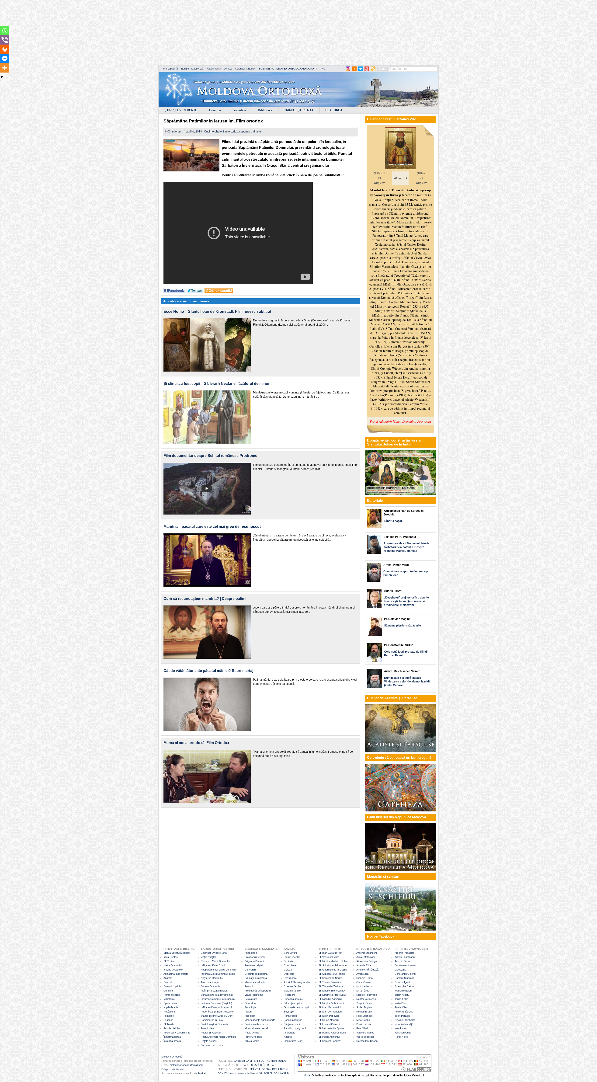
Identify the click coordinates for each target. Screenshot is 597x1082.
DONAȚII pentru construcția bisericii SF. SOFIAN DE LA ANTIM (253, 1073)
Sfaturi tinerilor (292, 957)
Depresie (289, 973)
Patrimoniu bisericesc (257, 1024)
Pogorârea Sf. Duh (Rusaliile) (217, 1011)
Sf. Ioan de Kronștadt (330, 1011)
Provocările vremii (255, 957)
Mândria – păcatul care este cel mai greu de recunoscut (212, 527)
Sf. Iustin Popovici (329, 1015)
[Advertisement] (142, 32)
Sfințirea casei (292, 1024)
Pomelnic (168, 1015)
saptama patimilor (250, 131)
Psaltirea (168, 1020)
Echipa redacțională (192, 68)
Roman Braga (364, 1011)
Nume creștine (171, 994)
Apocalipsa (251, 952)
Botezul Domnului (210, 986)
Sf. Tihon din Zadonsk (331, 986)
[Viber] (4, 40)
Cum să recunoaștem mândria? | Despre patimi (204, 599)
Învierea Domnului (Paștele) (216, 1003)
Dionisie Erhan (364, 978)
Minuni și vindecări (255, 982)
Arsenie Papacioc (404, 952)
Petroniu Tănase (404, 1011)
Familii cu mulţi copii (295, 1028)
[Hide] (2, 77)
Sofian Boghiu (364, 1007)
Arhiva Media (252, 1041)
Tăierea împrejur (210, 982)
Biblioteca (265, 110)
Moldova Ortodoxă (171, 1056)
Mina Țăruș (362, 990)
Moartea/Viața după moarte (260, 1020)
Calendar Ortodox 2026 (214, 952)
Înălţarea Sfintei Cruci (213, 965)
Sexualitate (251, 999)
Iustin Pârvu (401, 1003)
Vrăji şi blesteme (254, 994)
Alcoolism (250, 1015)
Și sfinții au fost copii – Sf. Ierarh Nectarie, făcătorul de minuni (217, 384)
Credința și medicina (256, 973)
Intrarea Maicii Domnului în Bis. (218, 973)
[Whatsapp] (4, 30)
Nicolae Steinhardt (405, 1020)
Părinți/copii (290, 1015)
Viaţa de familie (292, 990)
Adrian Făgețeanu (405, 957)
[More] (4, 68)
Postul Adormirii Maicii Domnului (218, 1036)
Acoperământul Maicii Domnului (218, 969)
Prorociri (249, 986)
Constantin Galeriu (405, 973)
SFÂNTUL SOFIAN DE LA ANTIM (269, 1069)
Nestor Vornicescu (366, 999)
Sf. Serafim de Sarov (330, 978)
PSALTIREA (333, 110)
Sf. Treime (169, 961)
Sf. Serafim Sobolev (330, 1041)
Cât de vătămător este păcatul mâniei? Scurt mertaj (208, 671)
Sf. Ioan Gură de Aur (330, 952)
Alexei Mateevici (365, 957)
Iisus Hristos (170, 957)
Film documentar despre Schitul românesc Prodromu (210, 456)
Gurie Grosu (363, 982)
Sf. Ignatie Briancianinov (332, 990)
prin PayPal (199, 1073)
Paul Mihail (362, 1028)
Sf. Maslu (168, 1024)
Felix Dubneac (364, 1015)
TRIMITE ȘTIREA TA (298, 110)
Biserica (215, 110)
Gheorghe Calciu (404, 986)
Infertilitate (289, 1032)
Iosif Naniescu (364, 986)
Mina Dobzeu (363, 1020)
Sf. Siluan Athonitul (329, 1020)
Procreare (289, 994)
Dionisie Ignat (402, 982)
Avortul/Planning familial (297, 982)
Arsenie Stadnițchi (366, 952)
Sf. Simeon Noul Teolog (332, 973)
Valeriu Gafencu (365, 1032)
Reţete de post (209, 1041)
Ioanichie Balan (403, 990)
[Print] (4, 49)
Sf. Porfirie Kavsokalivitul (332, 1032)
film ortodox (230, 131)
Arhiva (228, 68)
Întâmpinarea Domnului (214, 990)
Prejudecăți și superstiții (258, 990)
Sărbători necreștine (212, 1045)
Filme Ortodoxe (253, 1036)
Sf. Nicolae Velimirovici (331, 1003)
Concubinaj (290, 965)
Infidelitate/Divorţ (293, 1041)
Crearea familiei (292, 986)
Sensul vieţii (290, 952)
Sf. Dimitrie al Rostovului (332, 994)
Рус (323, 68)
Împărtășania (170, 1007)
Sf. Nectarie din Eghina (331, 1028)
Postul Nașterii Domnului (214, 1024)
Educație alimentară (256, 978)
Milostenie (169, 999)
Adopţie (288, 1036)
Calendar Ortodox (245, 68)
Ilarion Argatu (402, 994)
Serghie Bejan (364, 1003)
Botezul (167, 982)
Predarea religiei (254, 965)
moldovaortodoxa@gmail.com (186, 1065)
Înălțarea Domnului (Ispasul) (217, 1007)
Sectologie (250, 1007)
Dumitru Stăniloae (404, 978)
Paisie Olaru (401, 1007)
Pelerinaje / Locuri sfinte (176, 1032)
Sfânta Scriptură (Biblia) (176, 952)
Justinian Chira (403, 1032)
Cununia (168, 990)
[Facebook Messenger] (4, 58)
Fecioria (288, 961)
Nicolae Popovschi (366, 994)
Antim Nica (362, 973)
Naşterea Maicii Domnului (215, 961)
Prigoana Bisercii (254, 961)
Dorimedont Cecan (367, 1041)
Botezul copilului (172, 986)
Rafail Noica (401, 1036)
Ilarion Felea (401, 999)
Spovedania (170, 1003)
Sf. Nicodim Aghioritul (330, 999)
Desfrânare (290, 978)
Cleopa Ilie (400, 969)
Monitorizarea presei (256, 1028)
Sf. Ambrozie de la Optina (333, 969)
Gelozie (288, 969)
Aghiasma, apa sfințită (175, 973)
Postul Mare (207, 1028)
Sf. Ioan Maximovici (329, 1007)
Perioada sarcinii (293, 999)
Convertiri (250, 969)
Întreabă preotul (172, 1041)
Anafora (167, 978)
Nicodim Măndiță (404, 1024)
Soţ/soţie (289, 1011)
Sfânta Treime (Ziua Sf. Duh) (217, 1015)
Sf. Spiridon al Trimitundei (333, 965)
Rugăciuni (169, 1011)
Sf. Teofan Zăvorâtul (330, 982)
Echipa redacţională (172, 1069)
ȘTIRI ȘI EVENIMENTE (180, 110)
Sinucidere (251, 1003)
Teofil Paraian (402, 1015)
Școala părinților (293, 1020)
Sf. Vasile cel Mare (329, 957)
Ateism (248, 1011)
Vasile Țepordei (365, 1036)
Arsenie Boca (402, 961)
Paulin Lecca (363, 1024)
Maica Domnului (172, 965)
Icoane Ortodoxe (173, 969)
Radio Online (252, 1032)
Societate (239, 110)
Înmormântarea (172, 1036)
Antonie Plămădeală (367, 969)
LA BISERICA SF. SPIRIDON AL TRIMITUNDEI (260, 1060)
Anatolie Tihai (363, 965)
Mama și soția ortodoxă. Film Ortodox (196, 743)
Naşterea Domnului (211, 978)
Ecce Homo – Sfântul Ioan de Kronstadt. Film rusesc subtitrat (217, 311)
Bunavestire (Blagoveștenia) (217, 994)
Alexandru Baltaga (366, 961)
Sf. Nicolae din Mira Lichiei (333, 961)
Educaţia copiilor (293, 1003)
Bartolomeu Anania (405, 965)
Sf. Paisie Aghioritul (329, 1036)
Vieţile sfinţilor (208, 957)
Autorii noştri (214, 68)
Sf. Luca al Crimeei (329, 1024)
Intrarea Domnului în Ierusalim (218, 999)
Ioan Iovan (400, 1028)
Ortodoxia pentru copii (296, 1007)
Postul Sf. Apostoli (211, 1032)
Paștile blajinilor (171, 1028)
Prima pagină (170, 68)
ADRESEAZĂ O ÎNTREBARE (260, 1065)
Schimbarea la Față (212, 1020)
